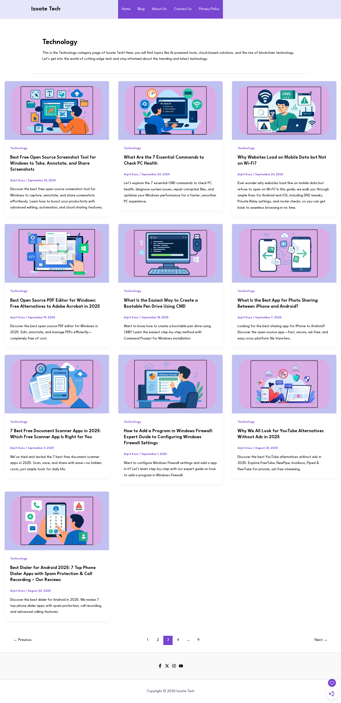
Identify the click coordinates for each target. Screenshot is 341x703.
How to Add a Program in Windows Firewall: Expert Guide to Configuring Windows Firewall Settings (168, 437)
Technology (18, 148)
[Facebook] (160, 666)
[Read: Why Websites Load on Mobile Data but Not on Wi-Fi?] (284, 110)
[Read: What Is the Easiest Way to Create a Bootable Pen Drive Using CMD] (170, 253)
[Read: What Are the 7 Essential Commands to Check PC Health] (170, 110)
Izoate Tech (46, 9)
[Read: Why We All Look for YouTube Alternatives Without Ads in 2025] (284, 384)
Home (126, 9)
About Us (159, 9)
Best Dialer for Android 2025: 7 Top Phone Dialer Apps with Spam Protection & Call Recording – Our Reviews (53, 574)
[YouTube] (181, 666)
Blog (141, 9)
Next (321, 640)
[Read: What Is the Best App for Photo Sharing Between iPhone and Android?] (284, 253)
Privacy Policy (209, 9)
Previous (22, 640)
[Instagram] (174, 666)
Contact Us (183, 9)
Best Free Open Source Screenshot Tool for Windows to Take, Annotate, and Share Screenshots (53, 163)
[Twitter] (167, 666)
